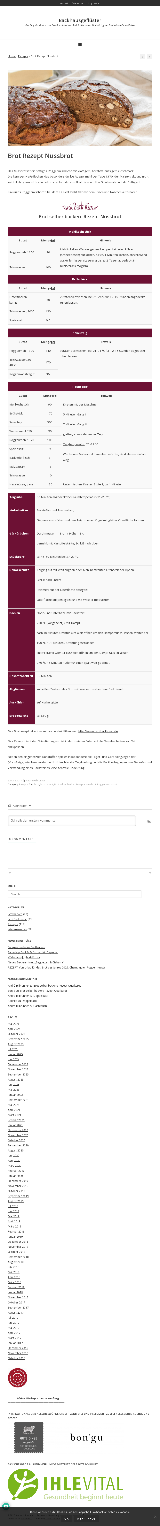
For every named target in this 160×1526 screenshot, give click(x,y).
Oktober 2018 (16, 1252)
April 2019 (14, 1221)
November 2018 (18, 1247)
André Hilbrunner (35, 780)
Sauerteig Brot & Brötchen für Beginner (33, 952)
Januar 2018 (15, 1292)
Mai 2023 (14, 1089)
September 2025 (18, 1039)
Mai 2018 (14, 1272)
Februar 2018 (16, 1287)
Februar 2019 (16, 1231)
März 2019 (14, 1226)
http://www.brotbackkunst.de (98, 731)
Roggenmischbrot (107, 784)
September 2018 (18, 1257)
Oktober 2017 (16, 1302)
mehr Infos (86, 1518)
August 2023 (16, 1079)
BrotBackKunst (17, 919)
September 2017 (18, 1307)
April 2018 (14, 1277)
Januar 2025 (15, 1054)
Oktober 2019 (16, 1191)
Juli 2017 (13, 1317)
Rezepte (23, 56)
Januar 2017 (15, 1343)
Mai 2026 (14, 1024)
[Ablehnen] (155, 1517)
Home (12, 56)
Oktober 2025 (16, 1034)
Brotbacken (15, 914)
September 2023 (18, 1074)
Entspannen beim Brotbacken (26, 947)
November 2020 (18, 1135)
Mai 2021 (14, 1105)
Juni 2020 (13, 1155)
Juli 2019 (13, 1206)
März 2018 (14, 1282)
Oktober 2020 (16, 1140)
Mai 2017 (14, 1328)
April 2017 (14, 1333)
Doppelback (40, 996)
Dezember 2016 (18, 1348)
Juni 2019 (13, 1211)
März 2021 (14, 1115)
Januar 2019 (15, 1236)
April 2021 (14, 1110)
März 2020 (14, 1165)
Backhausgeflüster (80, 20)
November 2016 (18, 1353)
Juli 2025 (13, 1049)
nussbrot (91, 784)
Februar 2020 (16, 1171)
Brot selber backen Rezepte (69, 784)
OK (66, 1518)
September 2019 (18, 1196)
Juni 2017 (13, 1323)
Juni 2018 (13, 1267)
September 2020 (18, 1145)
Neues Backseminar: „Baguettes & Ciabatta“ (36, 962)
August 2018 (16, 1262)
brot (36, 784)
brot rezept (46, 784)
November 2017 (18, 1297)
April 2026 (14, 1029)
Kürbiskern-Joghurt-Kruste (24, 957)
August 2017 (16, 1312)
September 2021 (18, 1100)
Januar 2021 (15, 1125)
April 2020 (14, 1160)
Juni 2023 (13, 1084)
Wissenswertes (17, 929)
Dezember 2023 (18, 1064)
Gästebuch (40, 1006)
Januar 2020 (15, 1176)
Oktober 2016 (16, 1358)
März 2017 (14, 1338)
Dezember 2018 (18, 1241)
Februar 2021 (16, 1120)
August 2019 (16, 1201)
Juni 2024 (13, 1059)
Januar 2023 (15, 1095)
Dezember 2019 (18, 1181)
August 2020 (16, 1150)
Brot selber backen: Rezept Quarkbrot (57, 985)
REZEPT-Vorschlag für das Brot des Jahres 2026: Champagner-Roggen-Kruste (57, 967)
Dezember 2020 (18, 1130)
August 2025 (16, 1044)
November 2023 (18, 1069)
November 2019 (18, 1186)
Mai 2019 (14, 1216)
